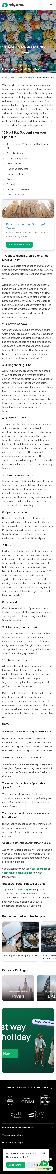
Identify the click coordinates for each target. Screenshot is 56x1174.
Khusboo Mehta (9, 69)
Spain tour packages (36, 868)
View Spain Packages (19, 244)
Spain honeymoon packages (17, 872)
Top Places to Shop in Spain (17, 889)
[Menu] (51, 5)
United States (16, 1164)
